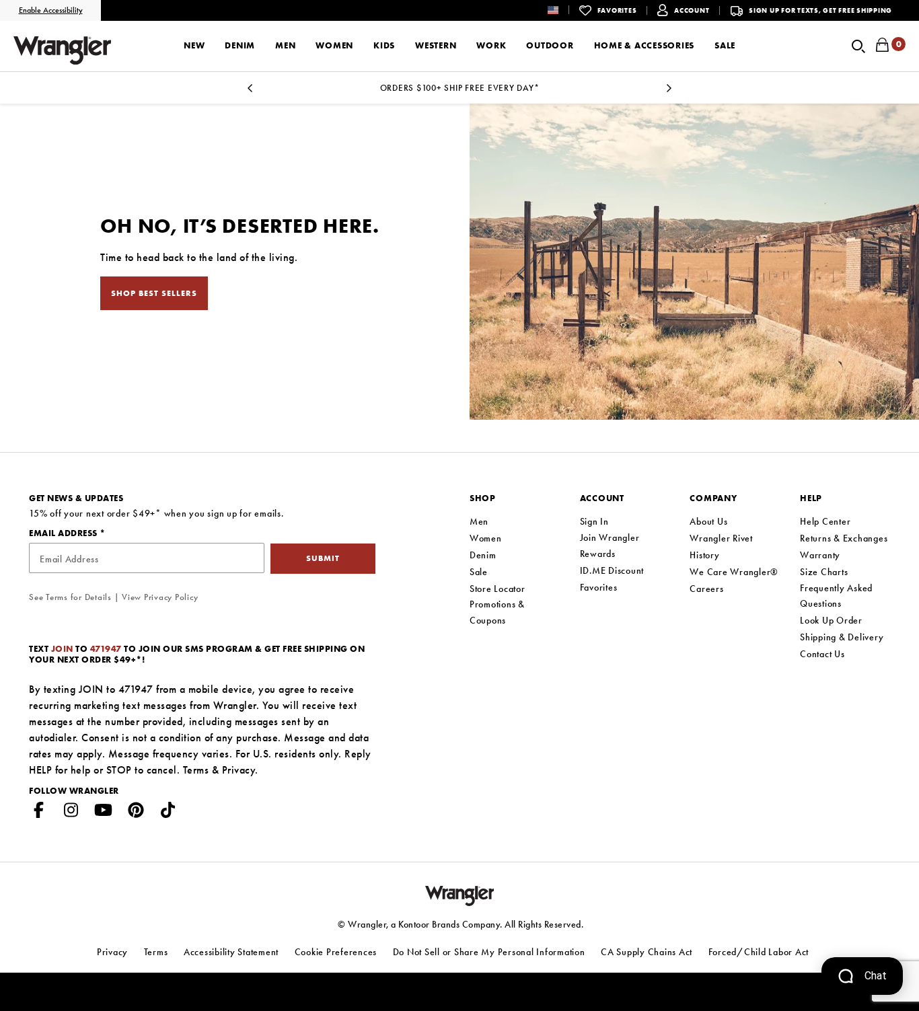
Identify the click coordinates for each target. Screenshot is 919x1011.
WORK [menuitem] (491, 45)
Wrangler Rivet (721, 538)
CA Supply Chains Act (646, 952)
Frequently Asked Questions (836, 596)
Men (479, 521)
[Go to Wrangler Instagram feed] (71, 813)
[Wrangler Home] (62, 50)
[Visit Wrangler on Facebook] (39, 813)
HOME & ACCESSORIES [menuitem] (644, 45)
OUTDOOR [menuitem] (549, 45)
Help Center (825, 521)
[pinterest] (136, 813)
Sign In (594, 521)
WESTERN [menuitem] (435, 45)
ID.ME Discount (612, 570)
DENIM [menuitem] (240, 45)
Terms (196, 770)
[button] (563, 9)
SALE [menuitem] (724, 45)
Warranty (820, 555)
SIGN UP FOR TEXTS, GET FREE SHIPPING (820, 10)
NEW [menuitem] (194, 45)
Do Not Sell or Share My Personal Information (489, 952)
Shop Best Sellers (154, 293)
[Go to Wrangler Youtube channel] (104, 813)
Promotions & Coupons (497, 612)
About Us (708, 521)
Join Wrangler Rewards (610, 545)
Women (486, 538)
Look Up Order (831, 620)
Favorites (599, 587)
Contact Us (822, 654)
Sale (479, 572)
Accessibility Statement (231, 952)
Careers (706, 589)
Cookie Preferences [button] (336, 952)
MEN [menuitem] (285, 45)
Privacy (239, 770)
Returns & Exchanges (843, 538)
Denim (483, 555)
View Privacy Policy (160, 597)
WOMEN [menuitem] (334, 45)
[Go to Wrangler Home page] (459, 895)
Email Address (64, 533)
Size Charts (824, 572)
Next (669, 92)
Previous (249, 92)
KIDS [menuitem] (384, 45)
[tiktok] (168, 813)
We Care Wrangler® (734, 572)
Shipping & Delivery (841, 637)
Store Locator (497, 589)
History (704, 555)
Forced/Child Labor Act (758, 952)
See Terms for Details (70, 597)
